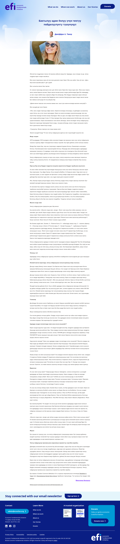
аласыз (32, 478)
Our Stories (93, 7)
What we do (53, 7)
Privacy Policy (9, 534)
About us (81, 7)
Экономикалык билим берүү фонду (47, 476)
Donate (35, 526)
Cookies (42, 534)
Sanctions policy (32, 534)
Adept (55, 540)
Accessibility (20, 534)
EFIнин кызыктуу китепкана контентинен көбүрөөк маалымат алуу (46, 484)
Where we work (68, 7)
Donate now (99, 521)
